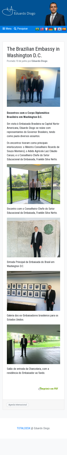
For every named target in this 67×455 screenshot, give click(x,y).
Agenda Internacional (17, 404)
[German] (51, 29)
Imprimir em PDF (49, 388)
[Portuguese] (37, 29)
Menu (8, 28)
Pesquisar (22, 28)
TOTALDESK (23, 428)
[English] (42, 29)
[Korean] (60, 29)
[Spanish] (64, 29)
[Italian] (55, 29)
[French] (46, 29)
